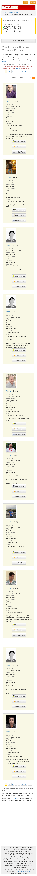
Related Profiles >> (18, 40)
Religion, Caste (10, 108)
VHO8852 (9, 177)
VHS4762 (8, 588)
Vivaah (5, 12)
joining (4, 62)
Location (8, 124)
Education (9, 120)
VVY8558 (8, 732)
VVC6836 (8, 312)
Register (17, 68)
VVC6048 (8, 245)
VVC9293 (8, 101)
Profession (9, 116)
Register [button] (33, 2)
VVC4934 (8, 665)
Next (29, 72)
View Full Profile (20, 152)
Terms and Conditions (23, 871)
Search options (13, 12)
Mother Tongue (10, 112)
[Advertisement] (18, 368)
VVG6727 (8, 391)
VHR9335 (8, 455)
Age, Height (9, 104)
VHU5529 (8, 522)
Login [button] (25, 2)
